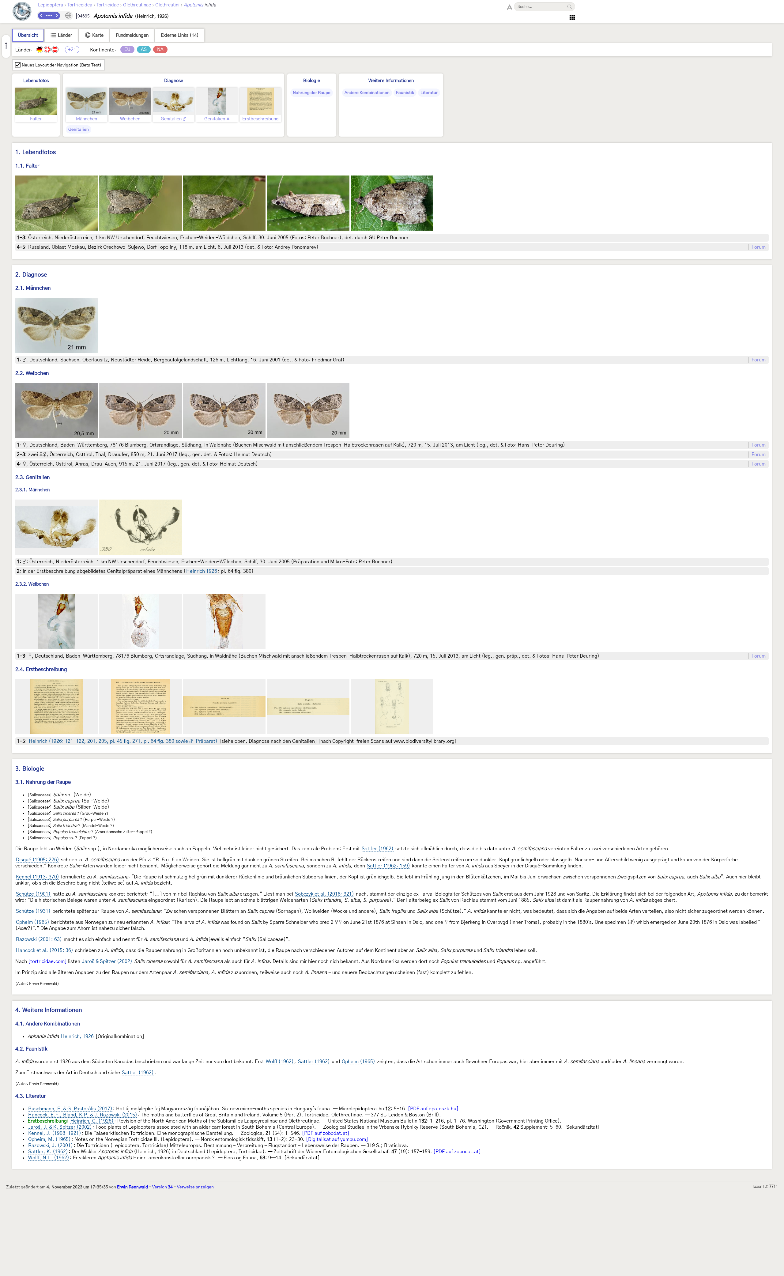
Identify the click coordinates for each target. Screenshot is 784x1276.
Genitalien (78, 129)
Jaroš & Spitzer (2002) (107, 961)
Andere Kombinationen (367, 93)
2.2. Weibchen (32, 373)
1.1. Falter (27, 165)
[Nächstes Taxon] (56, 15)
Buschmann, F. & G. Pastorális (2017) (70, 1108)
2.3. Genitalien (32, 477)
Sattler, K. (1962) (48, 1151)
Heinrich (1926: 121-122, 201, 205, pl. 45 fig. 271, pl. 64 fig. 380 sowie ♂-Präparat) (123, 741)
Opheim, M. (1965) (49, 1139)
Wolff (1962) (280, 1061)
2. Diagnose (31, 275)
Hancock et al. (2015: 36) (44, 950)
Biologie (311, 80)
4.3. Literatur (30, 1096)
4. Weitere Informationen (48, 1010)
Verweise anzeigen (195, 1187)
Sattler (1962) (378, 848)
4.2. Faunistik (31, 1048)
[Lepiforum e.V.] (22, 12)
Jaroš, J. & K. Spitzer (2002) (60, 1127)
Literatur (429, 93)
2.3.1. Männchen (32, 490)
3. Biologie (29, 769)
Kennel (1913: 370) (37, 876)
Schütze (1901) (33, 894)
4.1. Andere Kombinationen (47, 1023)
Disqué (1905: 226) (37, 859)
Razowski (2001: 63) (39, 939)
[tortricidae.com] (47, 961)
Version (162, 1187)
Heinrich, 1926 (77, 1036)
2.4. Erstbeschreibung (41, 669)
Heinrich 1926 (201, 571)
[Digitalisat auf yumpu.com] (337, 1139)
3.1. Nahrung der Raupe (43, 782)
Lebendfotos (36, 80)
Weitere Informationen (391, 80)
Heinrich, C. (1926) (92, 1121)
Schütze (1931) (33, 911)
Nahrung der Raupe (311, 93)
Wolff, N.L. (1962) (48, 1157)
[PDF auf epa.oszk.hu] (433, 1108)
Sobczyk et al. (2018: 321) (324, 894)
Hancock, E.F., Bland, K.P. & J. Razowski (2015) (82, 1114)
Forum (759, 247)
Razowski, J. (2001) (50, 1145)
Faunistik (405, 93)
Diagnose (173, 80)
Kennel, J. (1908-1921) (54, 1133)
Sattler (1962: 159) (388, 865)
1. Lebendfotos (35, 152)
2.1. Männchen (33, 288)
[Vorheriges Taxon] (41, 15)
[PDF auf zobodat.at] (325, 1133)
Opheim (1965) (32, 922)
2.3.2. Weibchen (32, 584)
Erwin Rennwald (132, 1187)
